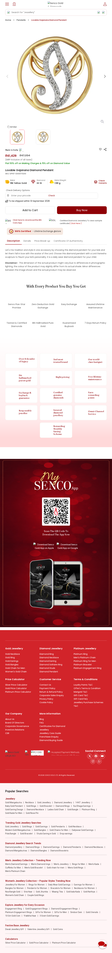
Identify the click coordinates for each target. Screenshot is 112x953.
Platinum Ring (81, 654)
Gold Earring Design (14, 809)
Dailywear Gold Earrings (82, 830)
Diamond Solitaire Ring (51, 664)
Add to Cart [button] (30, 210)
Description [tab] (13, 240)
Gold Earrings (11, 661)
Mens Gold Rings (75, 867)
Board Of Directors (14, 722)
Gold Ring (10, 657)
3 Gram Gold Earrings (49, 916)
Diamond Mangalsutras (16, 850)
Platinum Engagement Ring (87, 668)
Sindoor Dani (76, 912)
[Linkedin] (99, 761)
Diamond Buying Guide (51, 740)
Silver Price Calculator (16, 684)
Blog (42, 719)
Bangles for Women (14, 888)
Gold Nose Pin (32, 813)
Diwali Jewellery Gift (14, 929)
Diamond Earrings (51, 847)
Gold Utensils (92, 912)
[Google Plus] (92, 761)
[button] (7, 4)
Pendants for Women (37, 888)
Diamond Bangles (39, 850)
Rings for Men (78, 864)
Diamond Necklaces (94, 847)
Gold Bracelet (46, 806)
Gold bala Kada (73, 892)
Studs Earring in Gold (46, 833)
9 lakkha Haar (30, 916)
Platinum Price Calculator (18, 691)
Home (8, 20)
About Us (9, 719)
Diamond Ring (47, 654)
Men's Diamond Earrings (16, 864)
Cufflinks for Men (13, 867)
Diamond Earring (48, 661)
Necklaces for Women (84, 888)
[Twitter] (89, 756)
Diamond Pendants (72, 847)
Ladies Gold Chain (56, 809)
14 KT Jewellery (82, 802)
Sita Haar (28, 892)
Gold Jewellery (44, 802)
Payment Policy (47, 688)
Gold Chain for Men (15, 668)
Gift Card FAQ (81, 698)
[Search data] (8, 12)
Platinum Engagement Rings (18, 912)
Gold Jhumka (42, 892)
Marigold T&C (80, 691)
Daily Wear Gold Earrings (59, 884)
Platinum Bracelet (83, 664)
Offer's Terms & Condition (87, 688)
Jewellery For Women (15, 884)
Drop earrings (66, 833)
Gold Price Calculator (16, 688)
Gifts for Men (60, 912)
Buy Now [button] (82, 210)
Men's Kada (94, 864)
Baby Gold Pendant (14, 806)
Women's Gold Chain (16, 671)
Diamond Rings (63, 806)
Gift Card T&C (81, 695)
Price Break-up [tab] (42, 240)
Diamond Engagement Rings (64, 909)
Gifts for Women (43, 912)
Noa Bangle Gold (12, 892)
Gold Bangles (11, 664)
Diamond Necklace (49, 657)
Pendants (21, 20)
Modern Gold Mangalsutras (17, 830)
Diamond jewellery (13, 847)
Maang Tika (57, 892)
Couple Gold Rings (35, 895)
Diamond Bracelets (59, 850)
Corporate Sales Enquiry (52, 695)
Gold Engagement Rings (36, 909)
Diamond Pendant (49, 671)
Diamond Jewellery (63, 802)
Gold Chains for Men (59, 830)
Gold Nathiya (89, 892)
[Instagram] (102, 756)
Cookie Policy (46, 702)
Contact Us (45, 684)
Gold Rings (31, 806)
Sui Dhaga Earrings (82, 806)
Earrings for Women (83, 884)
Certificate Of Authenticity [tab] (68, 240)
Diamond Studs (47, 668)
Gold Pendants (58, 826)
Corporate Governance (17, 726)
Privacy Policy (46, 698)
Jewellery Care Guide (50, 733)
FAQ (42, 722)
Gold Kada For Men (13, 813)
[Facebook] (96, 756)
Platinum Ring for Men (85, 661)
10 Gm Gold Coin (12, 916)
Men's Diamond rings (40, 864)
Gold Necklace (12, 654)
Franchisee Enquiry (49, 736)
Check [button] (51, 195)
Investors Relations (14, 729)
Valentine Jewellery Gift (38, 929)
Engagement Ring (13, 909)
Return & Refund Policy (51, 691)
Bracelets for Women (61, 888)
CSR (7, 733)
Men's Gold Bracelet (33, 867)
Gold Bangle (72, 809)
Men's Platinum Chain (85, 657)
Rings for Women (37, 884)
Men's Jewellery (61, 864)
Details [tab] (27, 240)
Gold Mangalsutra (13, 802)
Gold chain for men (55, 867)
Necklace (29, 802)
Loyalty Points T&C (83, 684)
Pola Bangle (11, 833)
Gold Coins (58, 929)
